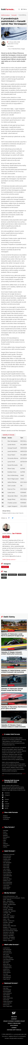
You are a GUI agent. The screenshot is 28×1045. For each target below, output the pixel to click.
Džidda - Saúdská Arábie (9, 904)
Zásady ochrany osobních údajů (14, 1021)
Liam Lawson (6, 869)
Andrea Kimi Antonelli (8, 854)
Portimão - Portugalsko (9, 937)
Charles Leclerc (7, 859)
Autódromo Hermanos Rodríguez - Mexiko (14, 898)
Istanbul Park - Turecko (9, 938)
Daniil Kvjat (6, 999)
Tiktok (6, 801)
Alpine (5, 838)
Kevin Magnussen (7, 1006)
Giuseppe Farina (7, 967)
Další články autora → (9, 559)
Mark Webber (6, 994)
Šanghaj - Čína (7, 927)
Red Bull (5, 835)
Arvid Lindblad (7, 870)
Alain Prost (6, 962)
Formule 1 (14, 15)
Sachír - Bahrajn (7, 899)
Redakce (5, 815)
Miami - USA (6, 919)
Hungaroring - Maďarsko (9, 911)
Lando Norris (6, 861)
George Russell (7, 857)
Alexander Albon (7, 879)
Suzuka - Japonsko (8, 909)
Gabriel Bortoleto (7, 875)
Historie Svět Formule (14, 1030)
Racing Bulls (6, 837)
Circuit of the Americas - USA (10, 896)
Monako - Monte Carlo (8, 920)
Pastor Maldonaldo (8, 998)
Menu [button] (25, 9)
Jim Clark (5, 974)
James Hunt (6, 969)
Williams (5, 843)
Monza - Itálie (6, 924)
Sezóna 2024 (12, 574)
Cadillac (5, 846)
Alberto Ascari (6, 970)
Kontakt (14, 1019)
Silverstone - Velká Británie (10, 929)
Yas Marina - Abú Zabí (8, 932)
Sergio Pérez (6, 888)
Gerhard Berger (7, 989)
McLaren (5, 833)
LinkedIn (7, 803)
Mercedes (5, 830)
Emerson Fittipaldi (8, 957)
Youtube (7, 806)
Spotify (6, 808)
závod (4, 577)
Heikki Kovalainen (8, 1001)
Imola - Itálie (6, 906)
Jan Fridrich (10, 46)
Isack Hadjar (6, 865)
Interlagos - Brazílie (8, 907)
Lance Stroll (6, 885)
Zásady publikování (14, 1023)
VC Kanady (22, 574)
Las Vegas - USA (7, 912)
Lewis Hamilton (7, 856)
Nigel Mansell (6, 979)
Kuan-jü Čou (6, 1004)
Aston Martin (6, 845)
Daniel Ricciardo (7, 986)
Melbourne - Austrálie (8, 917)
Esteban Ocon (6, 880)
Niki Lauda (6, 954)
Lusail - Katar (6, 914)
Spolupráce (6, 819)
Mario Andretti (6, 961)
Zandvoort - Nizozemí (8, 933)
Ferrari (5, 832)
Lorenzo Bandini (7, 1003)
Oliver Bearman (7, 874)
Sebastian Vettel (7, 966)
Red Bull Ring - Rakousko (9, 925)
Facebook (7, 792)
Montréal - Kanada (8, 922)
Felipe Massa (6, 996)
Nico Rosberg (6, 956)
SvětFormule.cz (5, 15)
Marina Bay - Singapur (9, 916)
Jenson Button (7, 972)
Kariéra (14, 1027)
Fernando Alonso (7, 883)
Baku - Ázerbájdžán (8, 901)
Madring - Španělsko (8, 935)
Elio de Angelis (7, 991)
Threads (7, 799)
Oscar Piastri (6, 864)
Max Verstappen (7, 862)
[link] (19, 9)
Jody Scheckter (7, 975)
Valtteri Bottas (6, 887)
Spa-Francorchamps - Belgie (10, 930)
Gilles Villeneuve (7, 993)
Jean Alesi (5, 988)
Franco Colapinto (7, 872)
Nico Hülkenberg (7, 882)
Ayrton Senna (6, 964)
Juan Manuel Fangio (8, 959)
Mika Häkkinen (7, 977)
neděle (4, 574)
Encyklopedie (6, 817)
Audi (4, 842)
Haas (4, 840)
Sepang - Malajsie (7, 940)
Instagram (7, 795)
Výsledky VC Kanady (8, 435)
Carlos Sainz (6, 877)
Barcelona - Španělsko (9, 902)
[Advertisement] (14, 3)
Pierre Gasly (6, 867)
